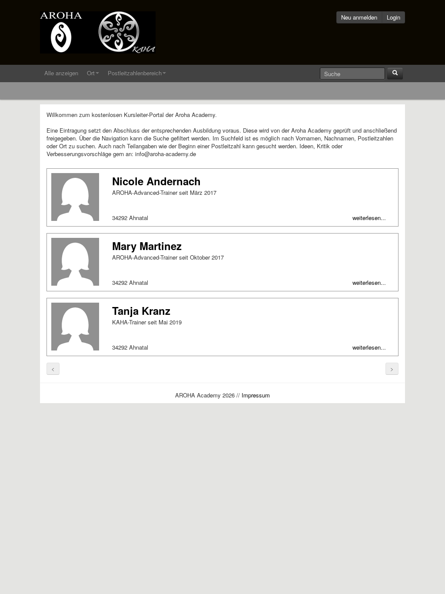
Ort (91, 73)
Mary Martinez (147, 245)
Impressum (256, 395)
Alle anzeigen (61, 73)
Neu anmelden (359, 17)
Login (393, 17)
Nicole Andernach (156, 181)
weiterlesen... (369, 218)
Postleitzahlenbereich (135, 73)
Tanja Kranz (141, 310)
